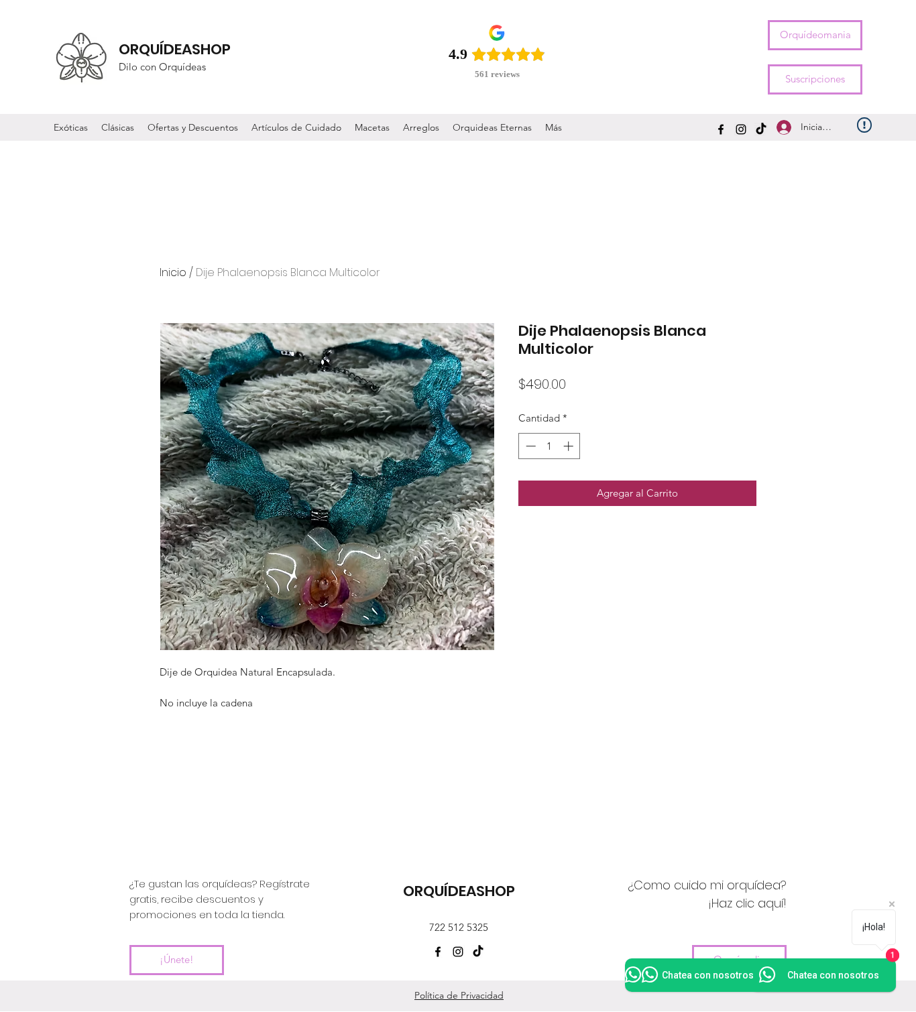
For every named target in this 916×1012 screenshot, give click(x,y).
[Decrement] (529, 446)
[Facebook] (721, 129)
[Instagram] (741, 129)
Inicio (173, 272)
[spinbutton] (549, 446)
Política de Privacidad (459, 995)
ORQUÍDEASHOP (175, 49)
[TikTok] (761, 129)
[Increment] (570, 446)
